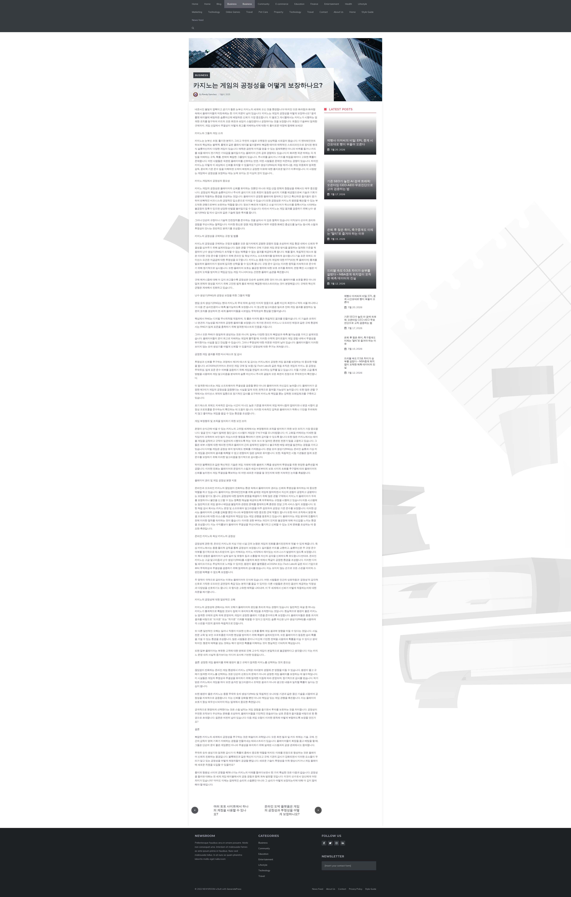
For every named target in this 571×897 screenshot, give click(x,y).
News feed (197, 20)
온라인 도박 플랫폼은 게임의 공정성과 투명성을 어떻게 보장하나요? (282, 810)
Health (348, 4)
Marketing (197, 12)
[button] (193, 28)
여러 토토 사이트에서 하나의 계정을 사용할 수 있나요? (231, 810)
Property (278, 12)
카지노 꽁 (303, 365)
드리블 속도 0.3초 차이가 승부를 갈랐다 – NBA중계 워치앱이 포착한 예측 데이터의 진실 (349, 274)
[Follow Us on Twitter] (330, 843)
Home (195, 4)
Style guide (370, 889)
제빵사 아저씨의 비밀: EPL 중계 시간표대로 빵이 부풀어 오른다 (360, 299)
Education (299, 4)
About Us (338, 12)
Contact (324, 12)
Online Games (233, 12)
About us (330, 889)
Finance (314, 4)
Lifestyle (362, 4)
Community (263, 4)
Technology (214, 12)
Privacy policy (355, 889)
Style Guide (368, 12)
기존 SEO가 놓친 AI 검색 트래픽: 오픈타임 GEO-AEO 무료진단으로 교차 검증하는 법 (350, 185)
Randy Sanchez (209, 94)
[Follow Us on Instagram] (336, 843)
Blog (219, 4)
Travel (249, 12)
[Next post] (318, 810)
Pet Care (263, 12)
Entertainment (331, 4)
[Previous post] (194, 810)
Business (232, 4)
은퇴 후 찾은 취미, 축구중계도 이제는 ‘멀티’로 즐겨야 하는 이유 (360, 340)
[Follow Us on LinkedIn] (342, 843)
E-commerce (281, 4)
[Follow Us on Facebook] (324, 843)
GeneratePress (234, 889)
